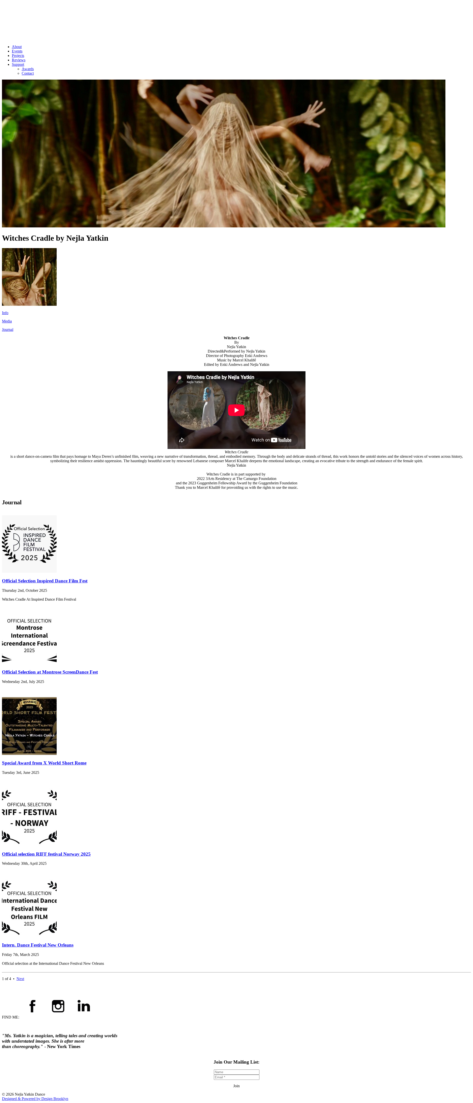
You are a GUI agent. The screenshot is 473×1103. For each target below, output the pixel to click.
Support (18, 64)
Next (20, 979)
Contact (28, 73)
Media (7, 321)
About (17, 47)
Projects (18, 55)
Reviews (18, 60)
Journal (7, 329)
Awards (28, 69)
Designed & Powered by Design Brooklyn (35, 1099)
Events (17, 51)
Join (236, 1086)
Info (5, 313)
